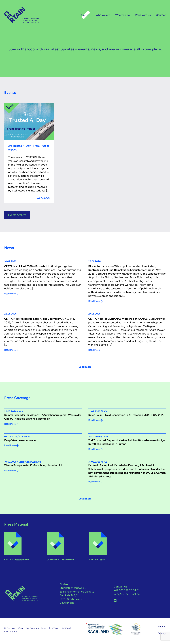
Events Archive (17, 214)
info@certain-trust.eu (127, 594)
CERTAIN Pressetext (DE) (16, 559)
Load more (85, 366)
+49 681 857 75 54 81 (126, 590)
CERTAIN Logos (97, 559)
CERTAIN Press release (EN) (60, 559)
